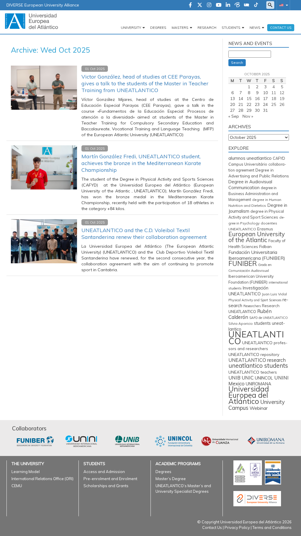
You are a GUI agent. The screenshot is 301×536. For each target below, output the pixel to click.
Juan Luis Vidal (274, 294)
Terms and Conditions (272, 527)
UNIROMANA (258, 384)
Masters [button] (180, 27)
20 (232, 104)
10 (265, 92)
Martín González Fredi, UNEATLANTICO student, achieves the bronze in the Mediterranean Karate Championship (141, 163)
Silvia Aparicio (240, 323)
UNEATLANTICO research (257, 360)
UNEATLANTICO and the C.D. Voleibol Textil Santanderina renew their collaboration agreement (144, 233)
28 (240, 110)
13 (232, 98)
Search (237, 62)
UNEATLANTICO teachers (252, 371)
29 (249, 110)
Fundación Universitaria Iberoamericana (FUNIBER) (256, 255)
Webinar (258, 408)
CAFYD (279, 158)
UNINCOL (264, 378)
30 (257, 110)
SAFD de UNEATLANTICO (268, 318)
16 (257, 98)
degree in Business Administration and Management (253, 194)
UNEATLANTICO (256, 337)
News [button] (255, 27)
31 (265, 110)
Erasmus (265, 229)
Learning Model (25, 471)
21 (240, 104)
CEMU (16, 485)
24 (265, 104)
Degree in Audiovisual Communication (250, 184)
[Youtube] (218, 5)
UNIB (234, 377)
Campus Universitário (247, 164)
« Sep (233, 116)
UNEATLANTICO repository (253, 354)
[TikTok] (256, 5)
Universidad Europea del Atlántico (248, 395)
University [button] (131, 27)
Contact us (280, 28)
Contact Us (212, 527)
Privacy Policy (237, 527)
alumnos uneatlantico (250, 158)
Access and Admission (104, 471)
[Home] (31, 21)
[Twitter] (199, 5)
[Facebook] (190, 5)
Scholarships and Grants (105, 485)
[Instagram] (209, 5)
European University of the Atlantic (256, 237)
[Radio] (246, 5)
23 (257, 104)
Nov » (248, 116)
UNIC (248, 377)
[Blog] (237, 5)
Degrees (158, 27)
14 (240, 98)
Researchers (252, 306)
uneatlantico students (258, 365)
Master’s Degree (170, 478)
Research (207, 27)
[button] (282, 5)
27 (232, 110)
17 (265, 98)
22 (249, 104)
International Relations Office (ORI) (42, 478)
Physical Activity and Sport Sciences (254, 300)
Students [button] (231, 27)
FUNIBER (242, 263)
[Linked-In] (228, 5)
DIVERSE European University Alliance (42, 5)
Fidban (265, 246)
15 (249, 98)
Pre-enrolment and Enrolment (110, 478)
